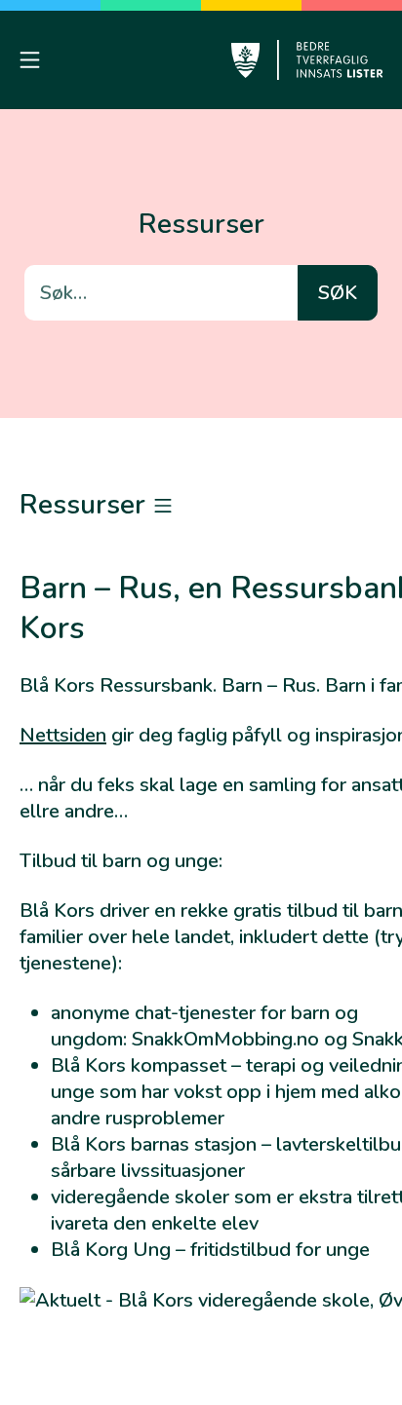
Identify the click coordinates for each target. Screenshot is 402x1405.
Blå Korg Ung (111, 1249)
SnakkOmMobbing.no (225, 1039)
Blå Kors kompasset (138, 1065)
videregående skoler (140, 1197)
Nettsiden (63, 735)
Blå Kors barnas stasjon (154, 1144)
